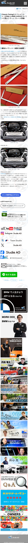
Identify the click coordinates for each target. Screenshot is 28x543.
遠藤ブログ (18, 8)
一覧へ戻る (14, 280)
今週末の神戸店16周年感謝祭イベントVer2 (10, 51)
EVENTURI (3, 173)
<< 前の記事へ (6, 280)
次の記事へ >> (21, 280)
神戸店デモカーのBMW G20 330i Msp (12, 117)
